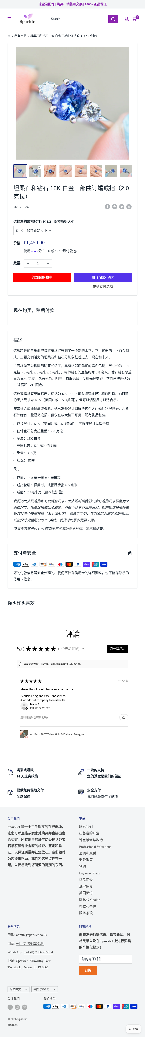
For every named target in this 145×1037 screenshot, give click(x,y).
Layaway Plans (89, 873)
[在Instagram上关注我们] (17, 1007)
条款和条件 (87, 906)
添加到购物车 (42, 277)
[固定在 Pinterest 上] (114, 206)
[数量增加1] (48, 263)
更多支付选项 (103, 286)
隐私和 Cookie (89, 900)
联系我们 (86, 827)
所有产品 (20, 36)
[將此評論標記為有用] (123, 717)
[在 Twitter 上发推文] (121, 206)
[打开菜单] (9, 18)
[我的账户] (127, 19)
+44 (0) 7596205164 (30, 943)
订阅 (88, 970)
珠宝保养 (86, 886)
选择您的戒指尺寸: (43, 222)
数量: (17, 263)
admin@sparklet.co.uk (31, 935)
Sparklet (12, 1024)
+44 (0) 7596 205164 (38, 952)
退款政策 (86, 860)
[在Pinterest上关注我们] (24, 1007)
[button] (83, 649)
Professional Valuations (95, 847)
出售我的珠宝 (89, 833)
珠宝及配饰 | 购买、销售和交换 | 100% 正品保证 (73, 4)
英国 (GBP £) (41, 989)
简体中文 (15, 989)
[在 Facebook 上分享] (107, 206)
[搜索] (113, 19)
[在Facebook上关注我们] (10, 1007)
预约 (82, 866)
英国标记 (86, 893)
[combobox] (78, 19)
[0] (134, 19)
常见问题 (86, 880)
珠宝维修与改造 (91, 840)
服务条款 (86, 913)
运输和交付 (87, 853)
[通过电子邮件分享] (129, 206)
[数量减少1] (28, 263)
